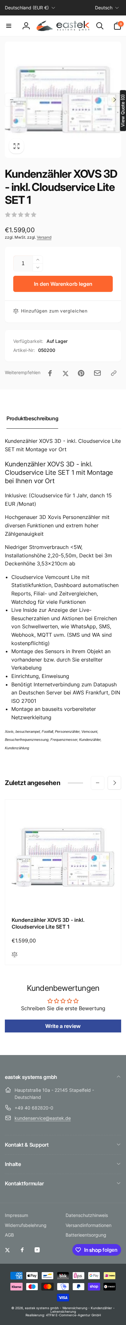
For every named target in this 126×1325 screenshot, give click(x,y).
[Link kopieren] (113, 373)
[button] (9, 26)
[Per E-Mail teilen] (97, 373)
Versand (44, 237)
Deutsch (103, 7)
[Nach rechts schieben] (114, 99)
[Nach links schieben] (11, 99)
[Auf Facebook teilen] (50, 373)
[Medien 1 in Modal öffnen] (63, 100)
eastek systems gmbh (42, 1308)
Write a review (63, 1026)
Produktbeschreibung (32, 418)
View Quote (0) (122, 110)
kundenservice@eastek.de (43, 1118)
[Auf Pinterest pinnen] (81, 373)
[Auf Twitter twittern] (65, 373)
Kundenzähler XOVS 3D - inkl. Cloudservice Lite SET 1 (48, 923)
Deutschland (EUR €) (27, 7)
